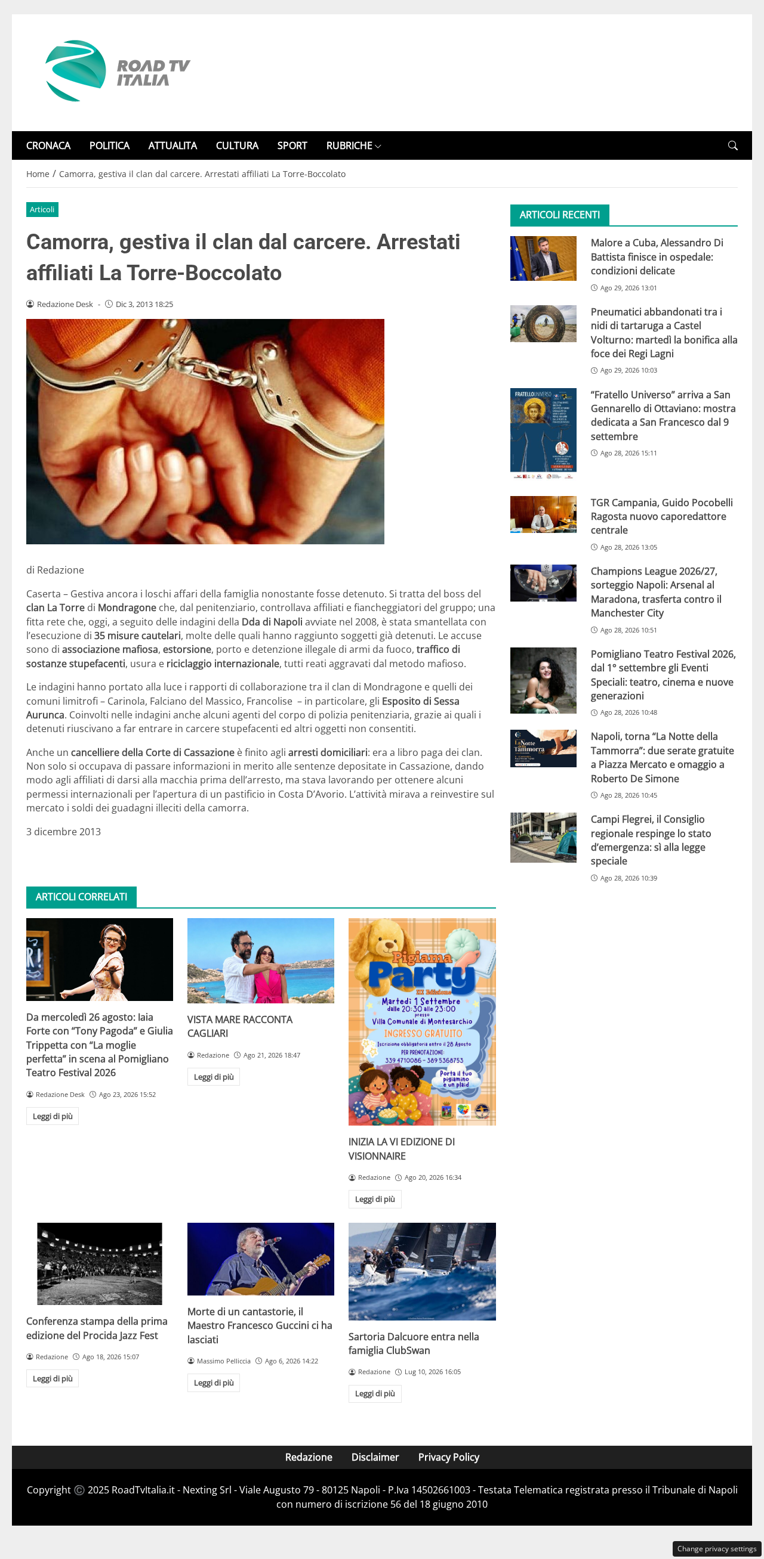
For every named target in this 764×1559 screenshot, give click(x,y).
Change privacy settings (717, 1548)
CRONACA (48, 145)
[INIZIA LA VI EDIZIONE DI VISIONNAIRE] (422, 1022)
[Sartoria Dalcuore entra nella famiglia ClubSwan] (422, 1272)
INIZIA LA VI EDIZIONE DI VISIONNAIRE (402, 1148)
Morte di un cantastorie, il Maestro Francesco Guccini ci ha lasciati (259, 1325)
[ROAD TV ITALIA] (115, 71)
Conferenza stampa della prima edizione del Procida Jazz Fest (97, 1328)
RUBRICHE (349, 145)
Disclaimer (375, 1457)
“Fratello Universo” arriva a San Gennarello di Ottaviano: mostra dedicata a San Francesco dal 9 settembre (663, 415)
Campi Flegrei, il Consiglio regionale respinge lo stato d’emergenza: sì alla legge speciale (651, 840)
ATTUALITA (173, 145)
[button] (733, 146)
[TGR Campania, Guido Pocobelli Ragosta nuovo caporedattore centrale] (543, 514)
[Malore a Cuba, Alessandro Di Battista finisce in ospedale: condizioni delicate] (543, 258)
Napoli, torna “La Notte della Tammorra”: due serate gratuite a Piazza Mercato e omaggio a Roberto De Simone (662, 757)
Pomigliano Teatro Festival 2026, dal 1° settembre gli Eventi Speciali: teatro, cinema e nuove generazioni (663, 674)
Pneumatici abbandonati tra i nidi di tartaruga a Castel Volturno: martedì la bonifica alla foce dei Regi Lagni (664, 332)
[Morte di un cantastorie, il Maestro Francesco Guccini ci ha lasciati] (260, 1259)
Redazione (308, 1457)
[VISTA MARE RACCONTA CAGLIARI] (260, 960)
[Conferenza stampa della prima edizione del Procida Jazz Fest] (99, 1264)
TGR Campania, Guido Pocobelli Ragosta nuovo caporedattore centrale (662, 516)
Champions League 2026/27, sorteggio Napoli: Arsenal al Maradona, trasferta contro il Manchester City (656, 592)
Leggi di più (53, 1116)
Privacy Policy (448, 1457)
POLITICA (110, 145)
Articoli (42, 209)
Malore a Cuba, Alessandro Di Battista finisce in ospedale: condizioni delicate (657, 256)
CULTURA (237, 145)
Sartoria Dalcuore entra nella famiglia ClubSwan (414, 1343)
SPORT (292, 145)
